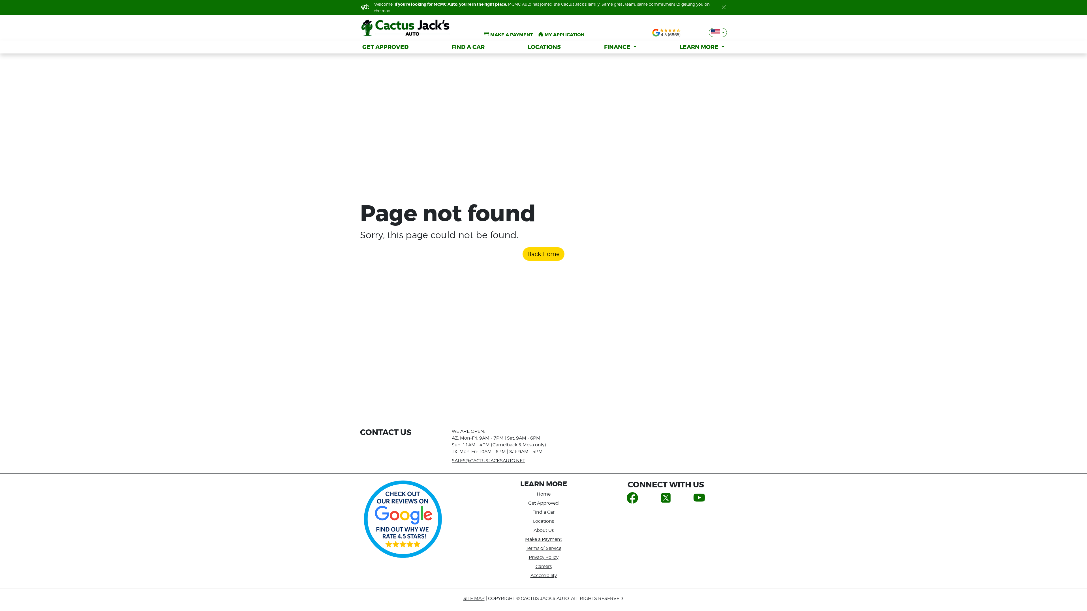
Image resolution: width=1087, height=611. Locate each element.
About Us (544, 530)
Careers (544, 566)
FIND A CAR (468, 47)
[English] (718, 32)
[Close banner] (724, 7)
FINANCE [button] (618, 47)
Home (544, 494)
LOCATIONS (544, 47)
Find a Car (543, 512)
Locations (543, 521)
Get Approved (543, 503)
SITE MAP (474, 598)
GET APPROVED (385, 47)
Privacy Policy (544, 557)
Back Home (543, 254)
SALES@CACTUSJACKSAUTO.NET (488, 460)
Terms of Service (543, 548)
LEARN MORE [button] (700, 47)
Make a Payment (543, 539)
